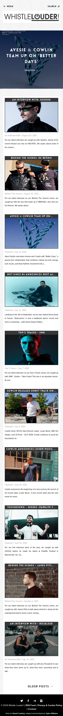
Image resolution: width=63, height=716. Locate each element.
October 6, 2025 (31, 601)
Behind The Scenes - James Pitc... (31, 565)
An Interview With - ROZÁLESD (31, 623)
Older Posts (38, 686)
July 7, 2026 (23, 368)
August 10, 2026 (31, 194)
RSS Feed (31, 705)
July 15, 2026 (20, 252)
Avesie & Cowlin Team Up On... (31, 216)
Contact (32, 709)
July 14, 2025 (28, 659)
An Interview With (12, 135)
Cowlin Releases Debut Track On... (31, 390)
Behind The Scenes (13, 194)
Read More (30, 70)
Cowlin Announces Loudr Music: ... (31, 449)
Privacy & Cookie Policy (49, 705)
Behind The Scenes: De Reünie (31, 157)
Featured (9, 252)
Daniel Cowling (19, 713)
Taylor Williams (52, 713)
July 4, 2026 (19, 426)
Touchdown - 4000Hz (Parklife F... (31, 507)
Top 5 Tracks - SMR (31, 332)
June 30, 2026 (20, 485)
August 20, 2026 (29, 135)
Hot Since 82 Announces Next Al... (31, 274)
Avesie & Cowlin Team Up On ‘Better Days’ (31, 55)
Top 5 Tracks (10, 368)
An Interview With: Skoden (31, 99)
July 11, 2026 (20, 310)
